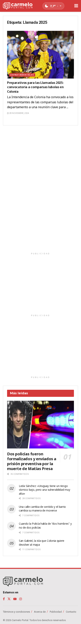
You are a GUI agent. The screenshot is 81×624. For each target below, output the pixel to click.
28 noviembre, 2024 (19, 113)
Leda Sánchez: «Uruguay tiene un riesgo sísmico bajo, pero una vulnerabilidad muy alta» (44, 489)
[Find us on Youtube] (15, 599)
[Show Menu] (76, 6)
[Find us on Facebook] (4, 599)
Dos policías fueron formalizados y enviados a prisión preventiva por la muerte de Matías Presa (31, 461)
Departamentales (22, 75)
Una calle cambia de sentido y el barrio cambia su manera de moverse (42, 508)
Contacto (71, 611)
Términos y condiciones (16, 611)
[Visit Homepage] (17, 6)
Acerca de (40, 611)
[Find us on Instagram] (20, 599)
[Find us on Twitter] (9, 599)
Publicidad (56, 611)
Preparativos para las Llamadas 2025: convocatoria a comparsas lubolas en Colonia (35, 87)
